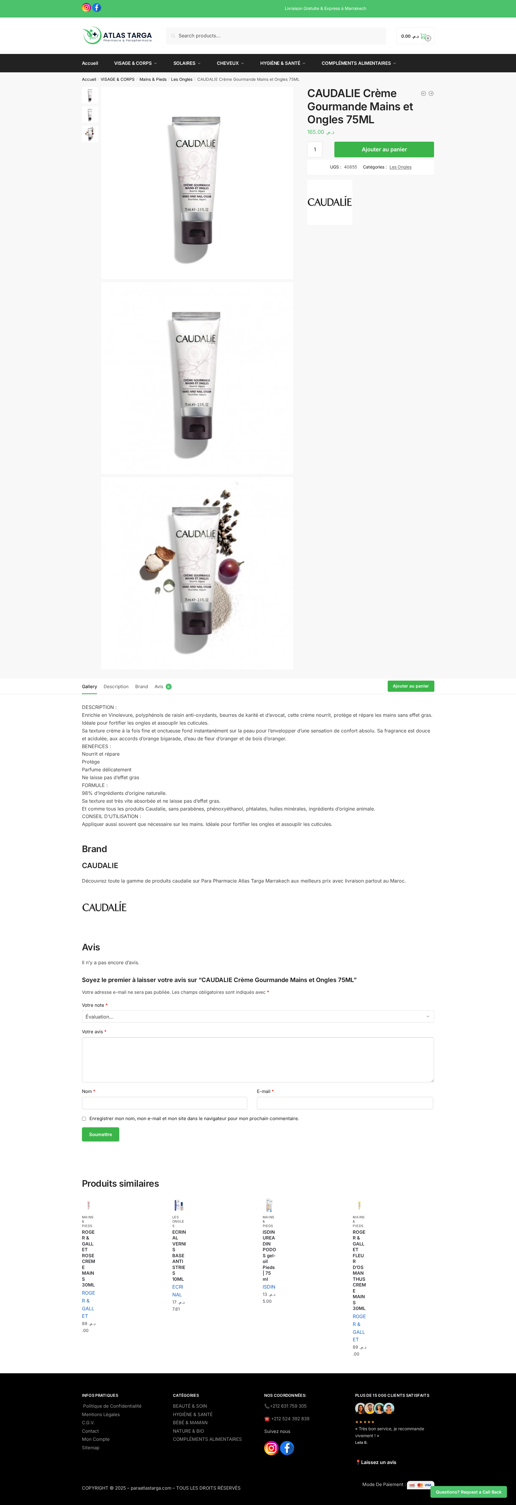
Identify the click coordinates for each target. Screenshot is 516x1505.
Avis (159, 686)
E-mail (265, 1091)
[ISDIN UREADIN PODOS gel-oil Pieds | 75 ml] (431, 93)
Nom (88, 1091)
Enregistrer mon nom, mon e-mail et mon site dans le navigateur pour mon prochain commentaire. (194, 1118)
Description (116, 686)
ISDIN (269, 1287)
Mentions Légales (101, 1414)
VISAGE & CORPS (118, 79)
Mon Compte (96, 1439)
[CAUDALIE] (329, 203)
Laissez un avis (378, 1462)
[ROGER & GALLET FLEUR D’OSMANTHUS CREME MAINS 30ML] (359, 1205)
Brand (141, 686)
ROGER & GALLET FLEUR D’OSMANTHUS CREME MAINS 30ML (359, 1270)
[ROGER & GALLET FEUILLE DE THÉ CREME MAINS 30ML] (424, 93)
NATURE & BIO (188, 1431)
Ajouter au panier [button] (88, 1345)
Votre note (95, 1005)
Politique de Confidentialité (112, 1406)
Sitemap (90, 1447)
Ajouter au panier (384, 149)
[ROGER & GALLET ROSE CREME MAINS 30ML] (88, 1205)
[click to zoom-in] (197, 183)
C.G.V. (88, 1422)
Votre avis (94, 1031)
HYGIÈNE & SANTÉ (193, 1414)
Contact (90, 1431)
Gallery (89, 686)
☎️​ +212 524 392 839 (286, 1419)
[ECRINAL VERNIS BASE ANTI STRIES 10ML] (179, 1205)
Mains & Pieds (153, 79)
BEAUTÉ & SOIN (190, 1406)
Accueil (89, 79)
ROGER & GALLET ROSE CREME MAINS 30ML (88, 1258)
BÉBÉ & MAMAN (190, 1422)
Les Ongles (181, 79)
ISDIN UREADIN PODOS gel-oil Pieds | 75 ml (269, 1255)
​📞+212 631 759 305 (285, 1406)
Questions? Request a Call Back (469, 1491)
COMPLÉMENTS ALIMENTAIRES (207, 1439)
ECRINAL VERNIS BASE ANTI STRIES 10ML (179, 1255)
